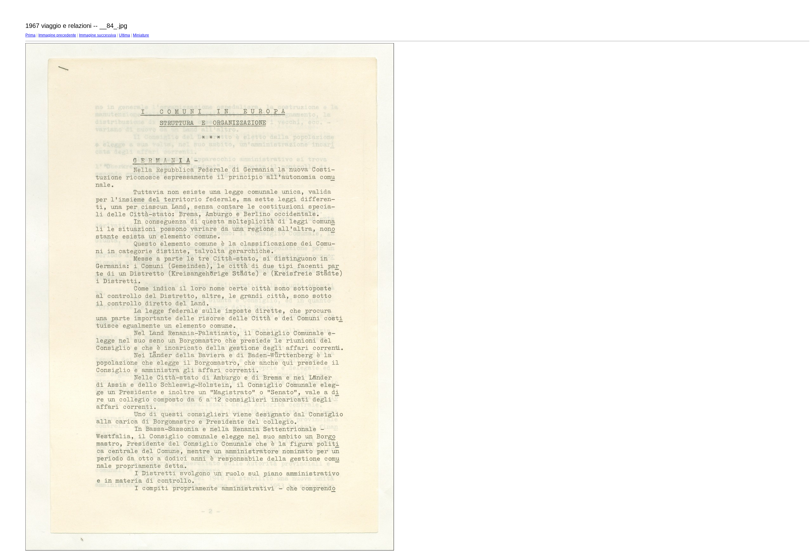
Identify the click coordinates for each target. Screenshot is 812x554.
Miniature (141, 35)
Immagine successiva (97, 35)
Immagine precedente (57, 35)
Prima (30, 35)
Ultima (124, 35)
